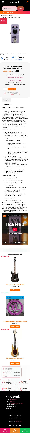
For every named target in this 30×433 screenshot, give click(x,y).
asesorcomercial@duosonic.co (15, 77)
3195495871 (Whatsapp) (15, 80)
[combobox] (9, 8)
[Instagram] (13, 425)
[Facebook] (10, 425)
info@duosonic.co (13, 399)
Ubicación (5, 431)
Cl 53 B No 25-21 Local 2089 (17, 403)
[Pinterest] (16, 425)
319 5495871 (12, 401)
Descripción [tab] (6, 100)
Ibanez (3, 54)
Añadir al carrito (11, 89)
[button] (3, 2)
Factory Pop (19, 421)
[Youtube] (19, 425)
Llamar (15, 431)
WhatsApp (25, 431)
